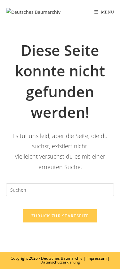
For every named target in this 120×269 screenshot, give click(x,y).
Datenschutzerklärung (60, 262)
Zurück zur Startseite (60, 216)
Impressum (96, 258)
